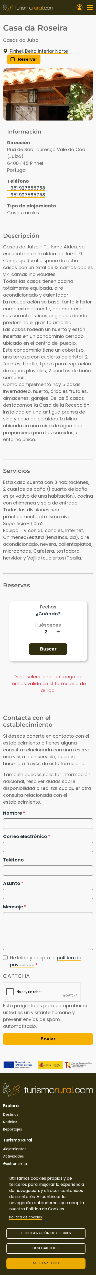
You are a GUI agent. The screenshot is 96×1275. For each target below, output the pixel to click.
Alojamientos (14, 1148)
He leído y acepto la (45, 961)
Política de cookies (25, 1217)
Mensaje (13, 907)
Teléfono (13, 860)
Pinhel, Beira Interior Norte (39, 51)
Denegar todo (46, 1248)
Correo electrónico (25, 836)
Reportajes (12, 1129)
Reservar (27, 59)
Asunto (11, 883)
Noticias (10, 1121)
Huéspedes (48, 625)
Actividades (13, 1156)
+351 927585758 (26, 188)
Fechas (48, 607)
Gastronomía (15, 1163)
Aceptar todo (46, 1263)
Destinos (10, 1114)
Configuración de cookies (46, 1233)
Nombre (12, 813)
